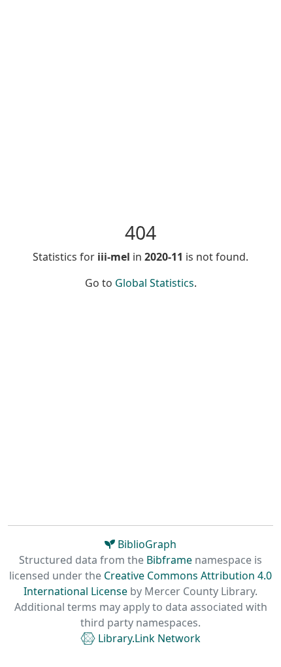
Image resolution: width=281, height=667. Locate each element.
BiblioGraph (145, 544)
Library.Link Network (148, 638)
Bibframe (169, 560)
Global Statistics (154, 283)
